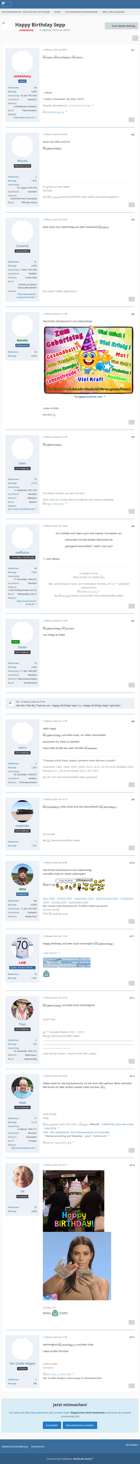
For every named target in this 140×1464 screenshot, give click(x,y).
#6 (133, 526)
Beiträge (12, 91)
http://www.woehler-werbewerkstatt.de (27, 296)
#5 (133, 437)
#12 (132, 998)
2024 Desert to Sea (79, 105)
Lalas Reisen (50, 953)
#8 (133, 721)
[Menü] (135, 4)
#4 (133, 314)
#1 (133, 49)
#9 (133, 799)
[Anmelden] (127, 4)
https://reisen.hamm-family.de (27, 603)
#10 (132, 862)
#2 (133, 134)
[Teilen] (135, 38)
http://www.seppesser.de (22, 1147)
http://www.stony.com (24, 117)
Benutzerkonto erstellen (80, 1425)
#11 (132, 936)
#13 (132, 1076)
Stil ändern (132, 1444)
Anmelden (52, 1425)
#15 (132, 1337)
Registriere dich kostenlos (88, 1412)
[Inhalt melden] (132, 119)
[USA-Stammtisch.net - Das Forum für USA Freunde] (6, 4)
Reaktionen (13, 87)
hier (113, 583)
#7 (133, 621)
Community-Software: (70, 1458)
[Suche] (118, 4)
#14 (132, 1165)
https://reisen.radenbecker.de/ (20, 509)
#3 (133, 219)
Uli (17, 701)
